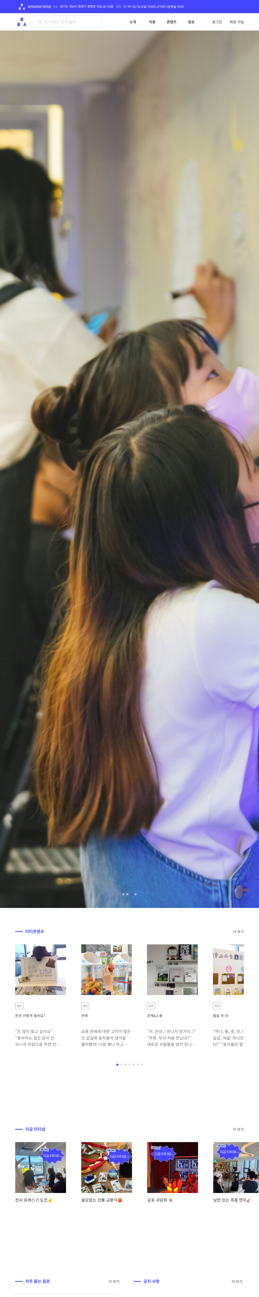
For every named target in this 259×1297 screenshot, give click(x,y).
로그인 (217, 21)
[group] (40, 1172)
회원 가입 (237, 21)
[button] (123, 894)
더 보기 (238, 931)
